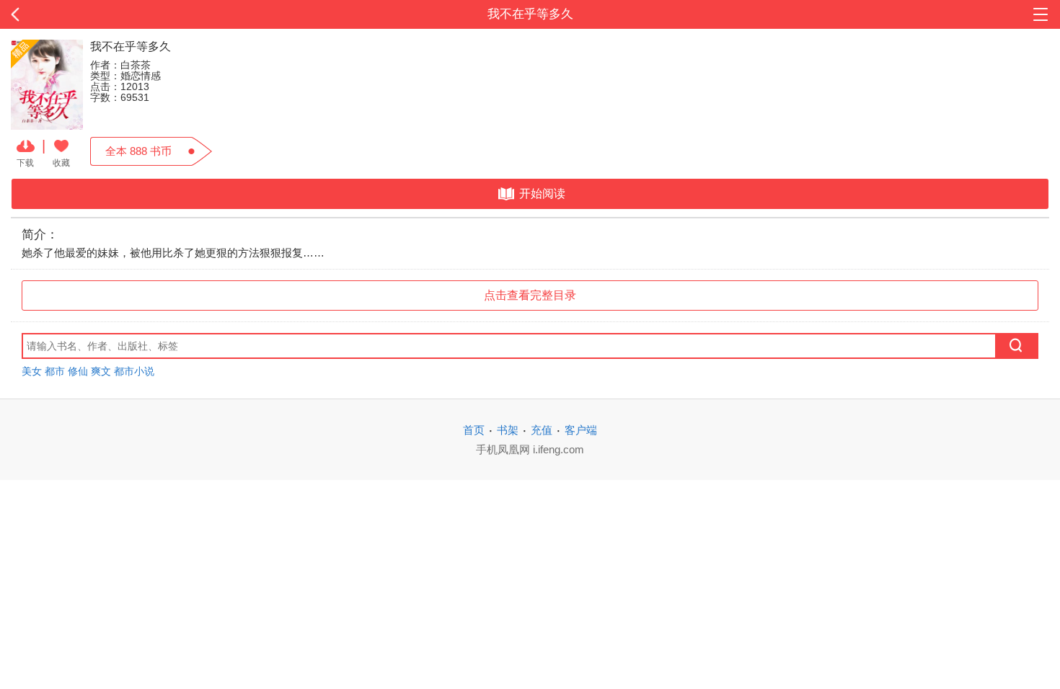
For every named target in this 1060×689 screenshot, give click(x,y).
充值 (541, 430)
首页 (474, 430)
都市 (55, 371)
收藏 (61, 162)
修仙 (78, 371)
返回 (106, 14)
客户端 (581, 430)
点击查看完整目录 (530, 295)
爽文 (101, 371)
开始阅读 (542, 193)
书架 (507, 430)
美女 (32, 371)
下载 (25, 162)
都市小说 (134, 371)
